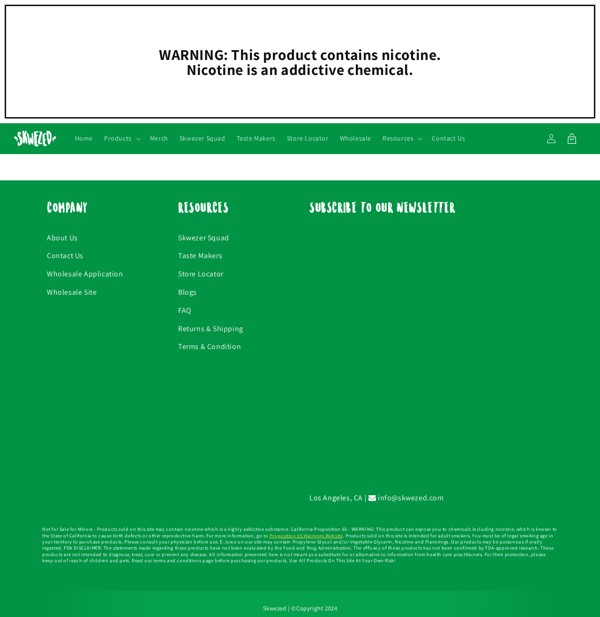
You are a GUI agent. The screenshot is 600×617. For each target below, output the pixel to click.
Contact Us (65, 255)
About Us (62, 238)
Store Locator (201, 274)
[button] (121, 139)
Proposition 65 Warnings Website (306, 536)
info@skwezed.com (409, 498)
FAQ (185, 310)
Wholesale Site (72, 292)
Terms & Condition (209, 346)
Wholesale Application (85, 274)
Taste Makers (200, 255)
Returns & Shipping (210, 329)
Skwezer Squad (203, 238)
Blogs (187, 292)
